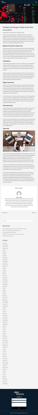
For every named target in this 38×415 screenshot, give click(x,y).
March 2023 (5, 295)
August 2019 (5, 369)
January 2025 (5, 259)
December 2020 (5, 340)
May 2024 (4, 272)
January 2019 (5, 382)
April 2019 (4, 376)
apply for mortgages (12, 98)
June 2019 (4, 373)
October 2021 (5, 322)
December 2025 (5, 245)
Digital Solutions (6, 32)
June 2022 (4, 308)
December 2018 (5, 383)
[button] (36, 2)
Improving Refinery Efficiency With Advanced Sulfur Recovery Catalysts (14, 228)
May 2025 (4, 252)
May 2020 (4, 353)
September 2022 (5, 306)
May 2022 (4, 310)
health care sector (25, 63)
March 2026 (5, 243)
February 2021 (5, 337)
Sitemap (26, 413)
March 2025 (5, 255)
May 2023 (4, 292)
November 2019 (5, 364)
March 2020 (5, 356)
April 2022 (4, 311)
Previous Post (4, 212)
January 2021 (5, 338)
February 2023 (5, 297)
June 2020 (4, 351)
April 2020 (4, 355)
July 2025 (4, 250)
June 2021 (4, 329)
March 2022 (5, 313)
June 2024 (4, 270)
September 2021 (5, 324)
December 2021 (5, 319)
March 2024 (5, 275)
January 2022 (5, 317)
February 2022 (5, 315)
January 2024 (5, 279)
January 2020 (5, 360)
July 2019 (4, 371)
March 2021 (4, 335)
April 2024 (4, 274)
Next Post (34, 212)
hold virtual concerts (17, 169)
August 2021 (5, 326)
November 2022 (5, 302)
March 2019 (4, 378)
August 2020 (5, 347)
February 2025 (5, 257)
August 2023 (5, 286)
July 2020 (4, 349)
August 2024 (5, 266)
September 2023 (5, 284)
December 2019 (5, 362)
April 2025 (4, 254)
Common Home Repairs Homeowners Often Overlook (11, 230)
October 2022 (5, 304)
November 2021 (5, 320)
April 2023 (4, 293)
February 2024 (5, 277)
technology (27, 180)
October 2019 (5, 365)
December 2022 (5, 301)
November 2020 (5, 342)
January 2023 (5, 299)
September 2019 (5, 367)
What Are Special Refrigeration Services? (9, 232)
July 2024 (4, 268)
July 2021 (4, 328)
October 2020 (5, 344)
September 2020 (5, 346)
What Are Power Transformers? (8, 236)
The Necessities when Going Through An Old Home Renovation (13, 234)
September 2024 (5, 264)
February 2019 (5, 380)
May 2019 (4, 374)
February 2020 (5, 358)
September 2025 (5, 248)
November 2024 (5, 261)
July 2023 (4, 288)
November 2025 (5, 246)
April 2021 (4, 333)
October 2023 (5, 282)
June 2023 (4, 290)
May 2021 (4, 331)
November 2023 (5, 281)
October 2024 (5, 263)
